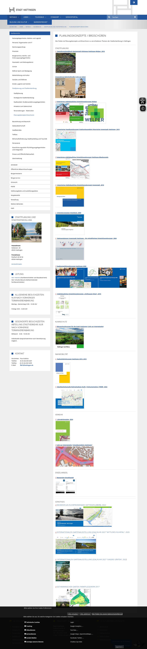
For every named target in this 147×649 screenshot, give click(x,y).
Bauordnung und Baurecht (21, 121)
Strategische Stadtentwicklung (24, 98)
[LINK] (91, 278)
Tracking (29, 626)
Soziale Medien (31, 638)
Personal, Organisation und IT (22, 43)
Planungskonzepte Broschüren (78, 27)
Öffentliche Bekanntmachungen (21, 169)
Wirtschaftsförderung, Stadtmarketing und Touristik (29, 139)
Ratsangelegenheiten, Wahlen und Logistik (26, 38)
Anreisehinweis (17, 264)
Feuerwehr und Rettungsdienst (22, 62)
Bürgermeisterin (16, 173)
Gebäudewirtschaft (18, 126)
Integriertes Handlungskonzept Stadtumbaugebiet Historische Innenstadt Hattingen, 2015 (88, 129)
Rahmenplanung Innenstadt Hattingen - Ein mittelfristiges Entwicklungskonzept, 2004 (87, 238)
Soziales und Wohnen (19, 80)
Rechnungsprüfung (18, 47)
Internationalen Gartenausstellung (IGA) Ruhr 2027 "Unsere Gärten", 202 (91, 559)
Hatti (12, 208)
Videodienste (30, 630)
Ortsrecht (14, 182)
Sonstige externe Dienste (34, 642)
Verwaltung (14, 200)
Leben (26, 17)
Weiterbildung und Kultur (21, 75)
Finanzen (15, 51)
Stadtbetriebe (17, 130)
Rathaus (13, 17)
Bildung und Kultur (18, 22)
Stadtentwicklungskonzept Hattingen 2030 (71, 266)
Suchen (109, 17)
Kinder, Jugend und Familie (21, 84)
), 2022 (105, 387)
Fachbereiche (37, 27)
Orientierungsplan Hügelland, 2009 (69, 213)
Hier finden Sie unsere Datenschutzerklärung (107, 614)
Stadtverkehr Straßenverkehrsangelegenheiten (29, 102)
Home (21, 27)
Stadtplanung (18, 93)
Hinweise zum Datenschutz (23, 106)
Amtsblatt (14, 165)
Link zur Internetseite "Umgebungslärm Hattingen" (74, 445)
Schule (14, 67)
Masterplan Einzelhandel (65, 478)
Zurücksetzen (135, 17)
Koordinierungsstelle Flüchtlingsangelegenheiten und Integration (28, 149)
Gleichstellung (17, 158)
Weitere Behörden (17, 204)
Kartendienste (31, 634)
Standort (55, 17)
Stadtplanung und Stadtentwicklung (55, 27)
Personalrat (16, 143)
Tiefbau (14, 134)
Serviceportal (72, 17)
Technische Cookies (33, 622)
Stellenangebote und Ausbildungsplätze (24, 191)
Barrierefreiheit (41, 22)
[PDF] (56, 102)
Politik (13, 186)
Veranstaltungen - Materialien (24, 111)
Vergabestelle (15, 195)
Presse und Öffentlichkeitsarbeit (23, 154)
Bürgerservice (15, 178)
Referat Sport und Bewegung (22, 71)
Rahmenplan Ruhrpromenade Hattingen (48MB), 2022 (81, 505)
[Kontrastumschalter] (134, 2)
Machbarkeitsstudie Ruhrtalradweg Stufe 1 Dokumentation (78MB (80, 387)
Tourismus (39, 17)
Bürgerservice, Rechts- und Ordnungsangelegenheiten (21, 57)
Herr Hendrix (16, 278)
